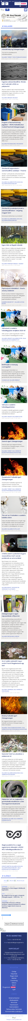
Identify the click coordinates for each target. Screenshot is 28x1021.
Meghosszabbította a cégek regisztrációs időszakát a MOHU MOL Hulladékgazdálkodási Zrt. (12, 847)
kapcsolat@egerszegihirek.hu (16, 942)
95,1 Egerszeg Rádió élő (3, 3)
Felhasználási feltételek (14, 1009)
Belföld (14, 978)
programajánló (11, 143)
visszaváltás (15, 587)
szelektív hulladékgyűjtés (14, 338)
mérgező (9, 97)
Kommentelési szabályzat (14, 1011)
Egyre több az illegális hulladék (12, 245)
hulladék (4, 57)
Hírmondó (14, 1002)
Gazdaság (14, 980)
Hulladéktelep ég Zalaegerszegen (13, 49)
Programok (6, 987)
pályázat (15, 97)
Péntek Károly (11, 636)
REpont (9, 587)
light (18, 529)
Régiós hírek (14, 976)
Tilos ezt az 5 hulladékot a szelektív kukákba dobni (14, 516)
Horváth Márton (6, 866)
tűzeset (9, 57)
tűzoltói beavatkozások (19, 57)
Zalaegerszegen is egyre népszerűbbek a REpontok (11, 615)
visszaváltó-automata (8, 589)
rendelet (17, 380)
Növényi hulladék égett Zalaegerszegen (9, 717)
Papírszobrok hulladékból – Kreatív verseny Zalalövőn (13, 289)
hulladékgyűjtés (12, 182)
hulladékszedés (11, 219)
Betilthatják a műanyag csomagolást (10, 366)
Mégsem (7, 923)
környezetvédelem (12, 263)
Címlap (14, 971)
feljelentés (5, 818)
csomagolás (5, 380)
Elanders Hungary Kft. (8, 302)
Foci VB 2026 (17, 3)
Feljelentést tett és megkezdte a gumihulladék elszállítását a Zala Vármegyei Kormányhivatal (13, 801)
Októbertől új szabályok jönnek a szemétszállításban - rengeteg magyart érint (13, 210)
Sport (14, 985)
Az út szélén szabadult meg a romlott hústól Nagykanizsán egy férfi (13, 663)
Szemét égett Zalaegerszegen (12, 441)
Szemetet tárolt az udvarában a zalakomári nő (13, 755)
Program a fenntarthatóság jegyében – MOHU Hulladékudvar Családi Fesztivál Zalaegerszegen (13, 125)
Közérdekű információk (7, 10)
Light (14, 989)
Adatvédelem (14, 1007)
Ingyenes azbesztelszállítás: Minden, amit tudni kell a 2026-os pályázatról (14, 84)
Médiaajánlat (14, 1000)
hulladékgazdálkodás (13, 773)
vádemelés (10, 689)
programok (20, 143)
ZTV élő (6, 3)
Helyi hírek (14, 974)
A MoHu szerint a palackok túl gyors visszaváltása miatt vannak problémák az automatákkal (14, 556)
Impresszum (14, 1005)
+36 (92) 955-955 (16, 959)
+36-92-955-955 (16, 939)
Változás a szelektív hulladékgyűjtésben (8, 406)
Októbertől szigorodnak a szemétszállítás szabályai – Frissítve (14, 170)
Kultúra (14, 983)
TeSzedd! (20, 263)
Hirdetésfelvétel (14, 998)
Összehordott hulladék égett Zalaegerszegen (11, 478)
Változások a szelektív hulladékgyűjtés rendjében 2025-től (13, 329)
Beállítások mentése (17, 923)
